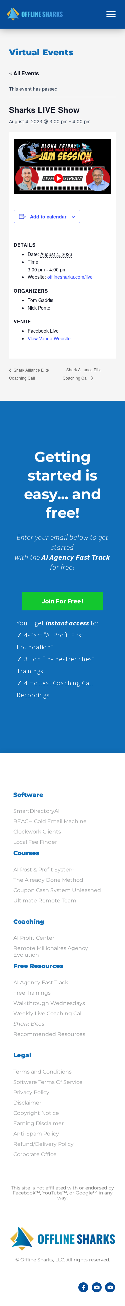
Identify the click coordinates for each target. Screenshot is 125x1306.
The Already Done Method (48, 880)
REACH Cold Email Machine (50, 821)
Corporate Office (35, 1154)
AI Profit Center (33, 938)
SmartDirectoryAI (36, 811)
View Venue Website (49, 338)
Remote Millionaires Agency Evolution (50, 951)
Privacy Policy (31, 1092)
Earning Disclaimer (38, 1123)
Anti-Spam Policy (36, 1134)
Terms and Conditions (42, 1072)
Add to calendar (48, 216)
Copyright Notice (36, 1113)
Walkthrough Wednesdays (49, 1003)
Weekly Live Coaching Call (48, 1013)
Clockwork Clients (37, 831)
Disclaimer (27, 1103)
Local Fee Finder (35, 842)
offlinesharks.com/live (70, 276)
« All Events (24, 73)
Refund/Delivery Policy (43, 1144)
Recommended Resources (49, 1034)
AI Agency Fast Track (40, 982)
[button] (110, 14)
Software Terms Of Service (48, 1082)
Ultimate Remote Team (44, 900)
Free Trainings (32, 993)
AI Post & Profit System (44, 869)
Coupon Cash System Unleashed (57, 890)
